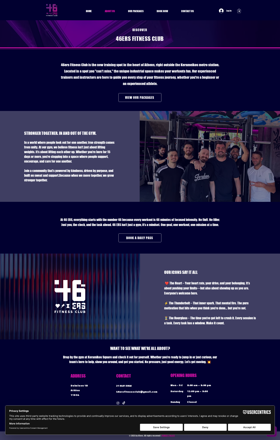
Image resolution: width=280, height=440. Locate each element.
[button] (239, 11)
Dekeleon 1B (79, 385)
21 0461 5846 (124, 386)
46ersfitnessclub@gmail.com (137, 392)
